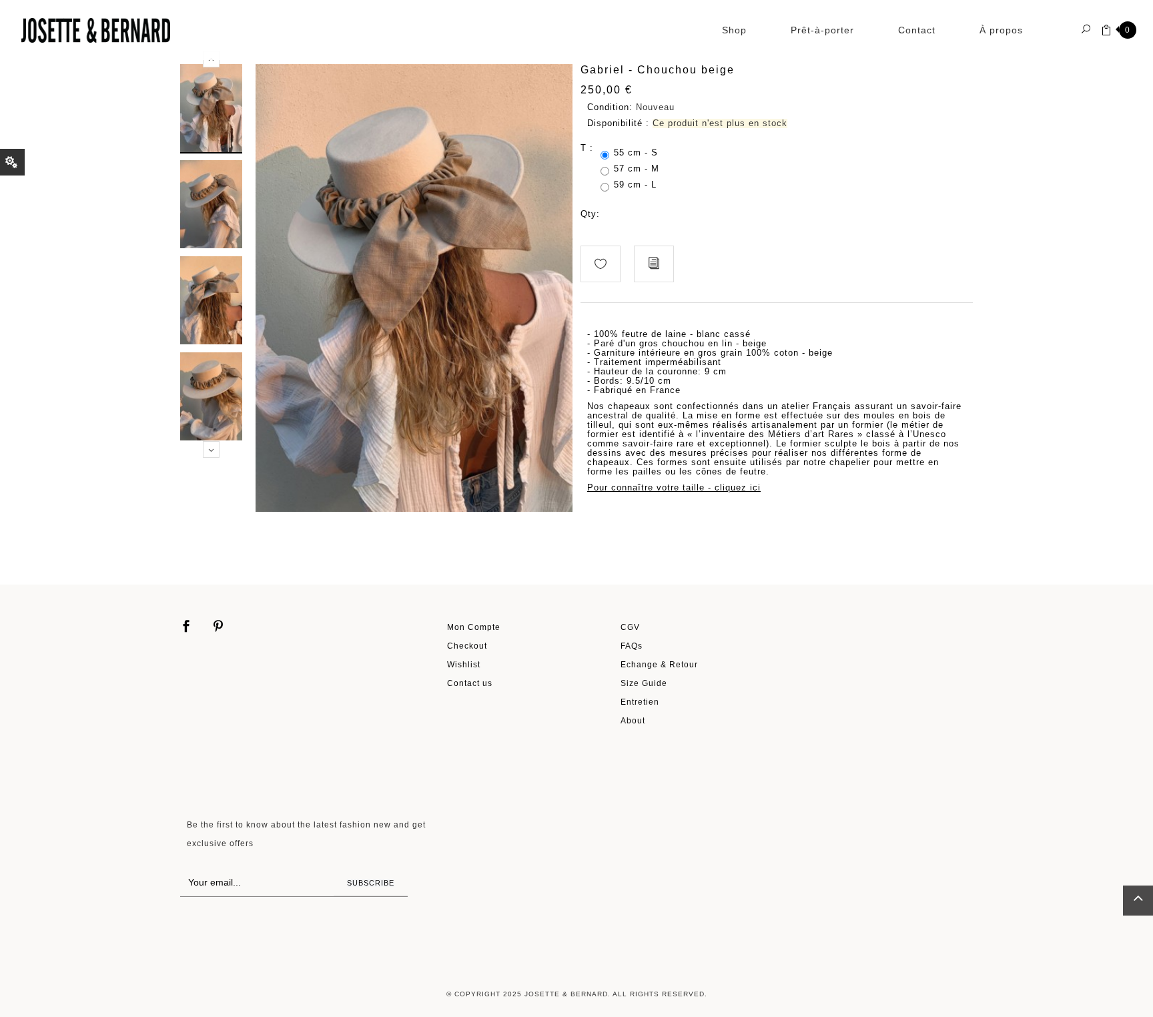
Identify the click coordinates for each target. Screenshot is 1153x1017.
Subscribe (370, 883)
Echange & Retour (659, 664)
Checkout (467, 645)
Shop (734, 30)
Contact (916, 30)
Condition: (610, 107)
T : (589, 148)
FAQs (632, 645)
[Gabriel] (211, 107)
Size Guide (644, 683)
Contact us (469, 683)
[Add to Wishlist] (601, 264)
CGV (630, 627)
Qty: (590, 214)
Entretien (640, 701)
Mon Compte (473, 627)
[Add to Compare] (654, 264)
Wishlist (463, 664)
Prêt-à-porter (822, 30)
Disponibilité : (618, 123)
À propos (1001, 30)
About (633, 720)
